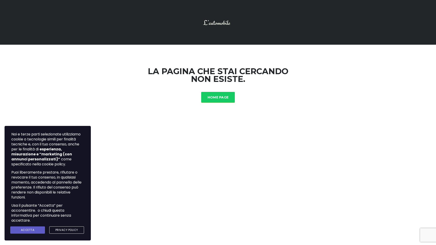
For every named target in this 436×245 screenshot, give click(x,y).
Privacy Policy (66, 230)
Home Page (218, 97)
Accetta (28, 230)
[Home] (218, 22)
